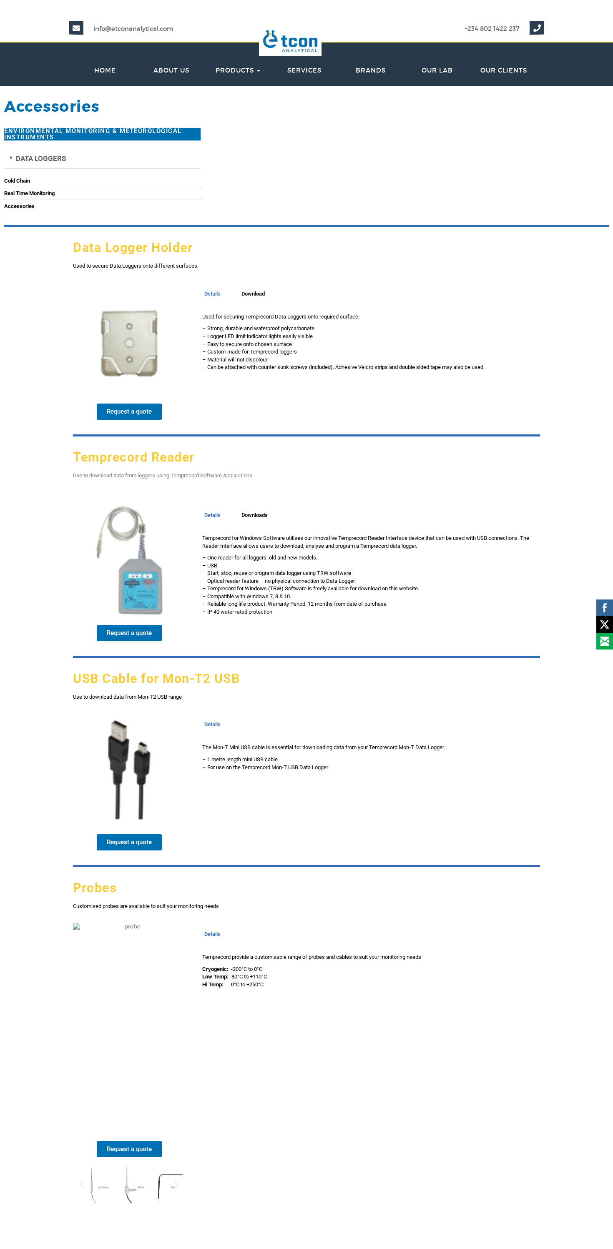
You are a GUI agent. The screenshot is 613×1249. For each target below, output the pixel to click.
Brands (371, 70)
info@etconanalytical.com (133, 29)
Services (304, 70)
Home (105, 70)
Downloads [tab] (254, 515)
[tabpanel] (367, 344)
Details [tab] (212, 294)
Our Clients (503, 70)
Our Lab (437, 70)
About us (171, 70)
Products (236, 70)
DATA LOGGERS (41, 158)
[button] (102, 159)
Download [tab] (253, 294)
